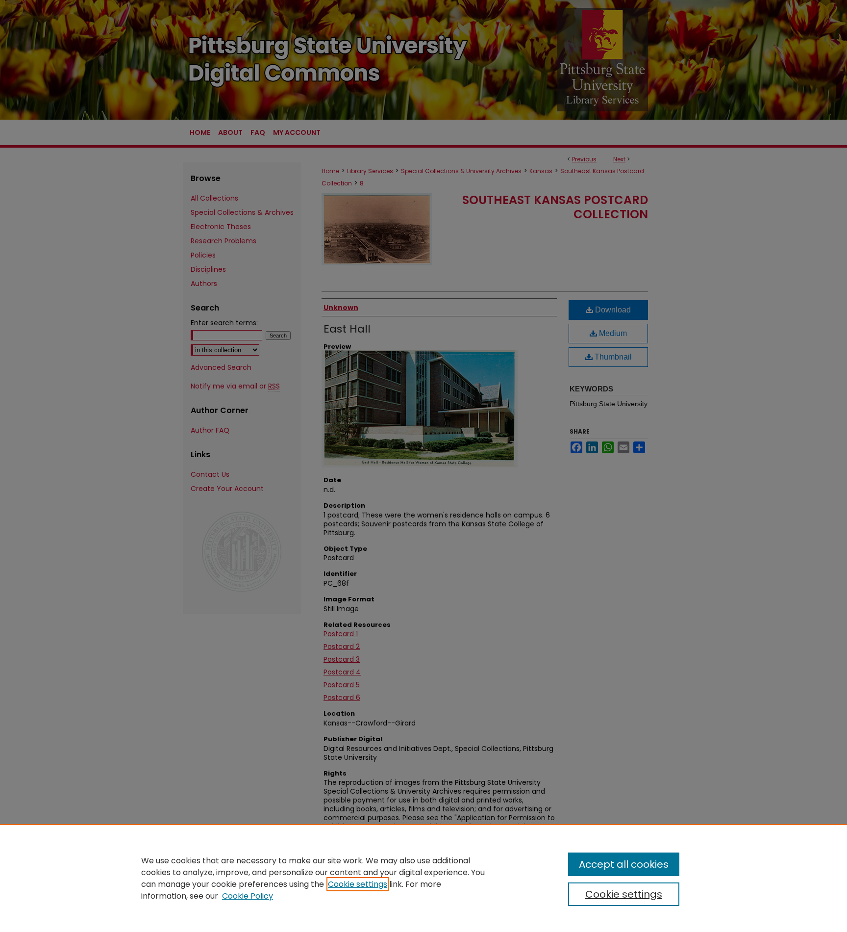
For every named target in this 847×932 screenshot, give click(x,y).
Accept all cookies (624, 864)
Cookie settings (357, 884)
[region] (423, 878)
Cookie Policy (247, 896)
